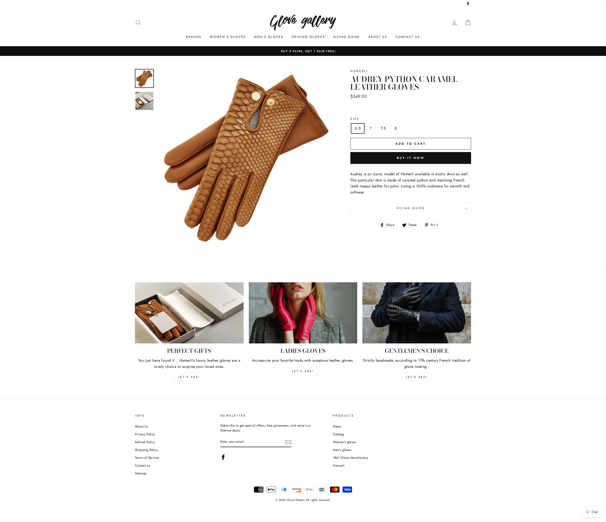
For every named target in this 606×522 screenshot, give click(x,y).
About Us (141, 426)
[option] (303, 51)
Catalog (338, 434)
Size (354, 119)
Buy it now (411, 158)
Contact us (408, 37)
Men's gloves (268, 37)
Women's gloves (227, 37)
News (337, 426)
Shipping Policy (146, 449)
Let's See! (303, 371)
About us (377, 37)
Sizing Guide (346, 37)
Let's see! (189, 377)
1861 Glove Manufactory (350, 457)
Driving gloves (308, 37)
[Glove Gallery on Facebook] (223, 457)
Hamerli (339, 465)
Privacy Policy (145, 434)
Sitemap (141, 473)
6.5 (358, 128)
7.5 (383, 128)
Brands (193, 37)
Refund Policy (145, 442)
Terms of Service (147, 457)
